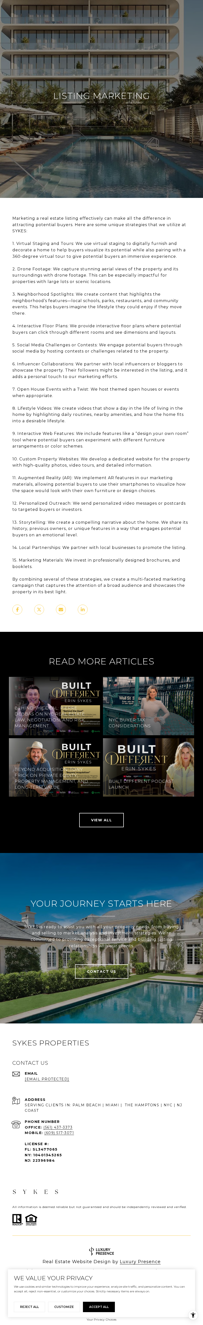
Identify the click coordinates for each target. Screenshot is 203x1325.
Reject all (29, 1307)
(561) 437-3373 (58, 1127)
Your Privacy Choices (101, 1319)
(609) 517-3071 (59, 1133)
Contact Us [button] (101, 971)
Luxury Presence (140, 1261)
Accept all (99, 1307)
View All (101, 820)
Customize (64, 1307)
